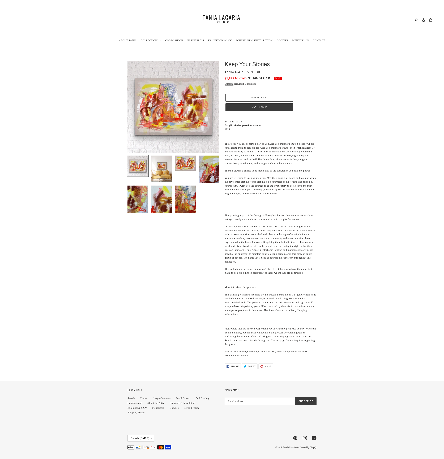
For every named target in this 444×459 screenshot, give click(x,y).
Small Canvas (183, 398)
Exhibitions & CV (137, 407)
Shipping (229, 84)
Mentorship (158, 407)
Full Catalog (202, 398)
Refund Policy (191, 407)
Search (131, 398)
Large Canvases (162, 398)
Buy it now (259, 107)
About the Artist (155, 403)
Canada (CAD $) (140, 438)
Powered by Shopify (308, 447)
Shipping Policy (136, 412)
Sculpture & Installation (182, 403)
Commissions (134, 403)
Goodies (174, 407)
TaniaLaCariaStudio (291, 447)
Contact (275, 340)
